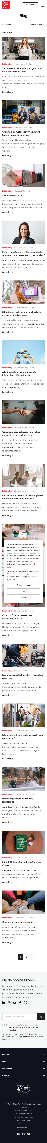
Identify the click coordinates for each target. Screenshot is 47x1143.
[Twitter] (25, 1002)
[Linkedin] (3, 1002)
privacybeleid (28, 1036)
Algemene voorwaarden (23, 1110)
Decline (23, 597)
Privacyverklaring (23, 1120)
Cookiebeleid (24, 1124)
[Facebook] (20, 1002)
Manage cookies (23, 585)
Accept (23, 591)
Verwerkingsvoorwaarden (23, 1117)
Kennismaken (30, 5)
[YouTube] (14, 1002)
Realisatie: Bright (23, 1127)
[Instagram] (9, 1002)
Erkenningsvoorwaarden (23, 1113)
